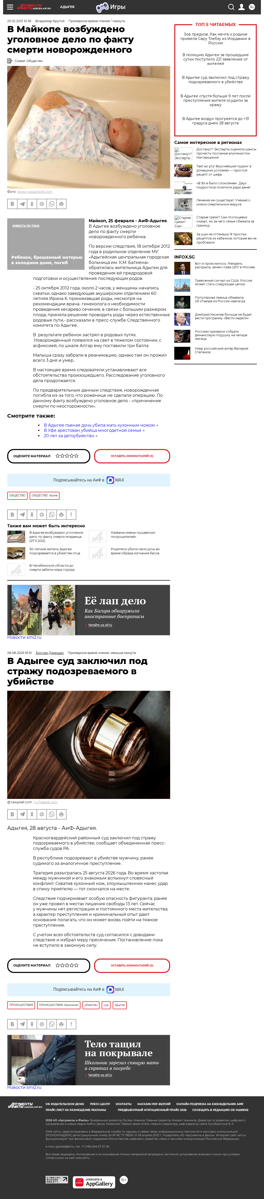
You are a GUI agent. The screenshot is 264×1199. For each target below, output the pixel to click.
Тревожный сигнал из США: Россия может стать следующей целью (223, 282)
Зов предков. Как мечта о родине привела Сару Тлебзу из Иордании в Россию (215, 38)
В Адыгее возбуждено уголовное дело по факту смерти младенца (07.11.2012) (56, 537)
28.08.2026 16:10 (19, 653)
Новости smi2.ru (24, 637)
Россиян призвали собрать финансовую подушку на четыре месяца (221, 335)
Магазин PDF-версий (153, 1104)
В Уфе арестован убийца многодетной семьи (92, 430)
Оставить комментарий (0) (132, 456)
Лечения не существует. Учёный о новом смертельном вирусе (223, 202)
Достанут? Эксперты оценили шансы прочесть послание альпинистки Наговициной (226, 153)
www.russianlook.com (34, 192)
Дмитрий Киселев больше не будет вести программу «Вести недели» (223, 316)
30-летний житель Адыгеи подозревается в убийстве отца (54, 551)
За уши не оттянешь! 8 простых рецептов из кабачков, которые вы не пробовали (226, 238)
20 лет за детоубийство (69, 435)
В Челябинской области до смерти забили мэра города (52, 568)
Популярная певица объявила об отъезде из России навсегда (220, 299)
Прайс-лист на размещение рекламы (76, 1110)
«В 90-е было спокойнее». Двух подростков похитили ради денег (223, 185)
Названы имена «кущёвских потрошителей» (133, 535)
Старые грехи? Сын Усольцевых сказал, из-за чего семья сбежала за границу (225, 221)
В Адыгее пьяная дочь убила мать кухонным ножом (99, 425)
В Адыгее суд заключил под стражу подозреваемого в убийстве (215, 79)
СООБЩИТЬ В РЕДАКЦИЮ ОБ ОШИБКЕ (220, 1110)
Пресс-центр (100, 1104)
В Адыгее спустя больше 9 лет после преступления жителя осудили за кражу (215, 100)
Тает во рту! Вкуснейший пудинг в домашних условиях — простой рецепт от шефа (223, 170)
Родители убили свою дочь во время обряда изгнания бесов (135, 551)
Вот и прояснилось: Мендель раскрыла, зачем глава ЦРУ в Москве (225, 265)
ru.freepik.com (46, 802)
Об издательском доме (65, 1104)
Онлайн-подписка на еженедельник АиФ (209, 1104)
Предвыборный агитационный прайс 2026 (152, 1110)
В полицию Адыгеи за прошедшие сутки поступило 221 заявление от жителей (216, 59)
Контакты (123, 1104)
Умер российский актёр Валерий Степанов (221, 350)
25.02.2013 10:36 (19, 21)
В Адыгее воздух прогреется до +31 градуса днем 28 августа (215, 121)
